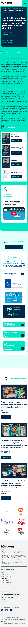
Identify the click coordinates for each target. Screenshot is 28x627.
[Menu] (25, 3)
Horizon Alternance (6, 582)
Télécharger (15, 140)
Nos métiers (4, 574)
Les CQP (3, 599)
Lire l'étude (5, 417)
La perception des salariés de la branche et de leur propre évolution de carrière (11, 334)
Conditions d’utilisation (13, 617)
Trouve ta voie (6, 592)
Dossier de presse (8, 623)
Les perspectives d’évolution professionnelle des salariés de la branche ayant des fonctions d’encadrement (9, 346)
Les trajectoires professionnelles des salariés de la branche (9, 324)
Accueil (3, 8)
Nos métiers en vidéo (6, 576)
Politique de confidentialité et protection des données (13, 620)
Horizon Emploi (5, 580)
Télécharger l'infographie (13, 246)
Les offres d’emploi (6, 587)
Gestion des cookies (19, 623)
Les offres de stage (6, 589)
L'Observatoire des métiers (10, 595)
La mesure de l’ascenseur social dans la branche (10, 274)
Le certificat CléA (5, 601)
